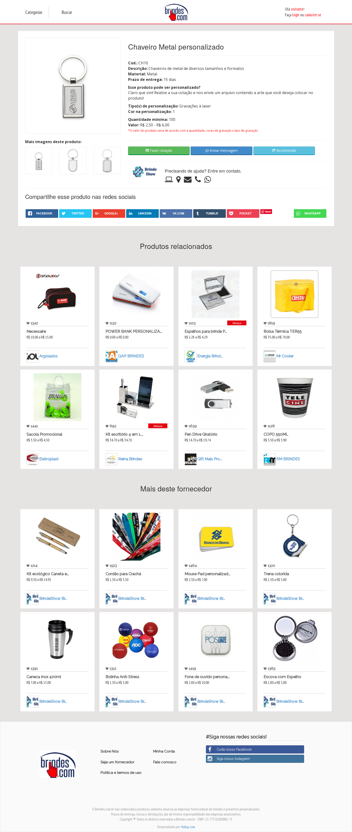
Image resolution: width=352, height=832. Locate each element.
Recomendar (285, 150)
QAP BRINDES (131, 356)
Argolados (48, 356)
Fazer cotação (160, 150)
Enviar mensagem (223, 150)
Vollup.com (188, 827)
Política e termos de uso (121, 772)
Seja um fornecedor (117, 762)
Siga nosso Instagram (233, 759)
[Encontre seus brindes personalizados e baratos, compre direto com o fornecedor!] (57, 763)
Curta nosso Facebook (234, 749)
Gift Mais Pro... (209, 459)
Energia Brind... (210, 356)
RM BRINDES (288, 459)
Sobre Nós (110, 751)
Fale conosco (164, 762)
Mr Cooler (285, 356)
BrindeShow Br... (53, 598)
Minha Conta (164, 751)
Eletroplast (49, 459)
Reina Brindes (130, 459)
